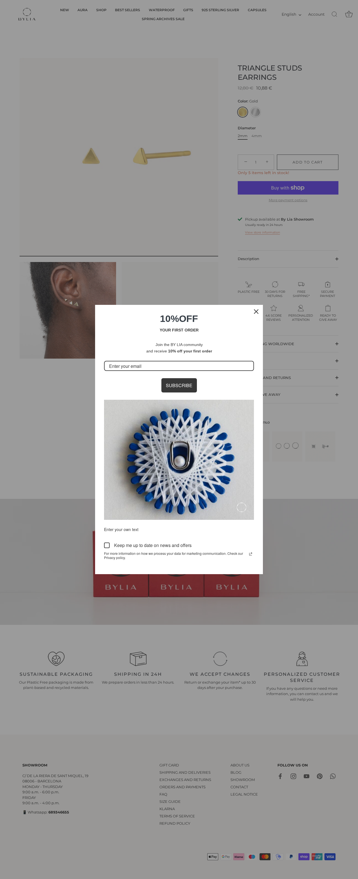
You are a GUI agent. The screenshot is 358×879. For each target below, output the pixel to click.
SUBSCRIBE (179, 385)
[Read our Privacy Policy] (250, 554)
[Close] (256, 311)
